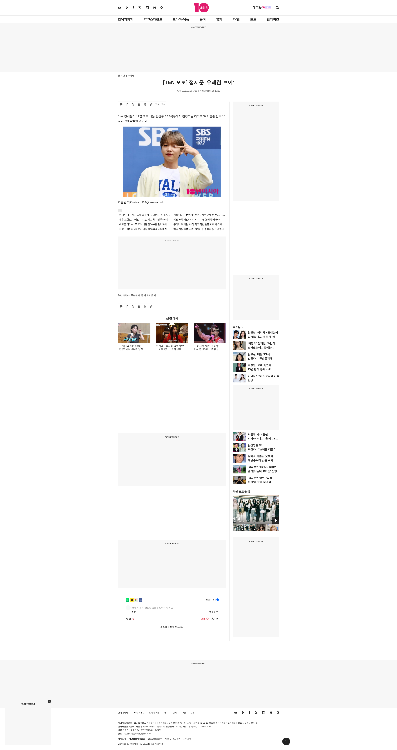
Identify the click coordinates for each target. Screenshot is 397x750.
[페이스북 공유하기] (127, 105)
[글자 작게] (163, 105)
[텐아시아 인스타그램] (147, 7)
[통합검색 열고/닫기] (277, 8)
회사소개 (122, 739)
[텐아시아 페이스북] (133, 7)
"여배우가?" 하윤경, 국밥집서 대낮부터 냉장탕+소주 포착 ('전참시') (131, 349)
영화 (219, 19)
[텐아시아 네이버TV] (126, 7)
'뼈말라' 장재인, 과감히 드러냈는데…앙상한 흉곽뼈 (261, 347)
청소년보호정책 (155, 739)
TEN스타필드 (153, 19)
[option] (256, 509)
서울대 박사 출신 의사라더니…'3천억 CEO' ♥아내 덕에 (263, 438)
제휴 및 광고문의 (172, 739)
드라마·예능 (181, 19)
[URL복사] (151, 105)
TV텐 (236, 19)
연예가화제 (125, 19)
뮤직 (203, 19)
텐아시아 (134, 744)
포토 (253, 19)
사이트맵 (187, 739)
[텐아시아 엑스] (139, 7)
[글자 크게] (157, 105)
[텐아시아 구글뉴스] (161, 7)
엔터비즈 (273, 19)
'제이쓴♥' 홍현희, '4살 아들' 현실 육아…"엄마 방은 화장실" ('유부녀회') (170, 349)
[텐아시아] (201, 7)
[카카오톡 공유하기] (121, 105)
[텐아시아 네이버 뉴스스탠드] (154, 7)
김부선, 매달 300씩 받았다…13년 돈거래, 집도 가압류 (260, 358)
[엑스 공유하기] (133, 105)
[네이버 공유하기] (139, 105)
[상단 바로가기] (286, 741)
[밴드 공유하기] (145, 105)
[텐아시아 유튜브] (119, 7)
